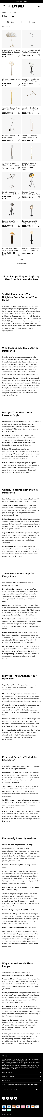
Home (4, 12)
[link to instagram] (11, 1099)
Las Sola (9, 1114)
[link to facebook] (3, 1099)
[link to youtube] (15, 1099)
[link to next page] (26, 260)
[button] (4, 6)
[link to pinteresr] (7, 1099)
